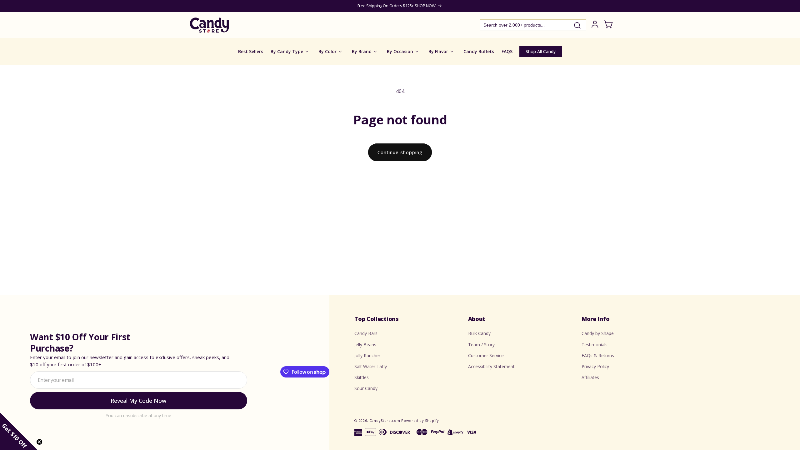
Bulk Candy (479, 333)
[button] (19, 431)
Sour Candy (366, 388)
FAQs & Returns (598, 355)
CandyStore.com (384, 420)
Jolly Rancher (367, 355)
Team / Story (481, 345)
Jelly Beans (365, 345)
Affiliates (590, 377)
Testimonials (595, 345)
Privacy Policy (595, 366)
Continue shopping (400, 152)
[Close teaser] (39, 442)
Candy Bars (366, 333)
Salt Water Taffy (370, 366)
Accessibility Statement (491, 366)
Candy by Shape (598, 333)
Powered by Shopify (420, 420)
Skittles (361, 377)
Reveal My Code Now (138, 400)
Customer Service (486, 355)
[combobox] (533, 25)
